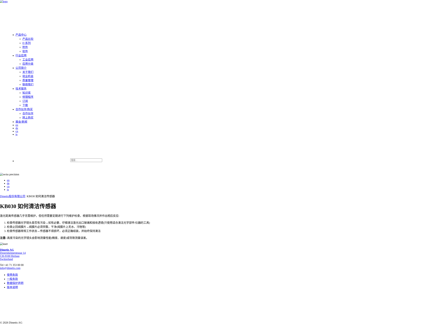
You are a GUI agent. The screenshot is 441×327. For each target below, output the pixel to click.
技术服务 (21, 88)
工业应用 (27, 59)
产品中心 (21, 34)
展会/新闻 (21, 121)
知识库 (26, 92)
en (17, 125)
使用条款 (12, 274)
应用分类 (27, 63)
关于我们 (27, 72)
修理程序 (27, 96)
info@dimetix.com (10, 268)
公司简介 (21, 67)
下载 (25, 105)
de (17, 128)
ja (16, 134)
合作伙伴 (27, 113)
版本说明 (12, 287)
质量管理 (27, 80)
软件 (25, 51)
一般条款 (12, 278)
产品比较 (27, 38)
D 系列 (26, 43)
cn (17, 131)
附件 (25, 47)
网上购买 (27, 117)
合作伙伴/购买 (24, 109)
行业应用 (21, 55)
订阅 (25, 101)
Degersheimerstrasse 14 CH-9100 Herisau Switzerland (13, 254)
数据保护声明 (15, 283)
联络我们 (27, 84)
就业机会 (27, 76)
